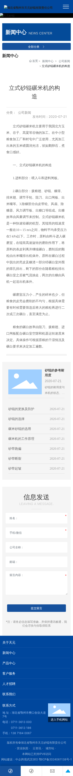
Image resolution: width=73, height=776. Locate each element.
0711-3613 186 (21, 727)
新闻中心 (48, 61)
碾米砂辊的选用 (19, 429)
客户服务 (8, 673)
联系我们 (8, 694)
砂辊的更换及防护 (21, 409)
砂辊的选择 (16, 419)
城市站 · (51, 748)
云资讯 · (38, 748)
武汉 (29, 759)
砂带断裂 (14, 458)
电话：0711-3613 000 (17, 722)
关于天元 (8, 642)
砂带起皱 (14, 468)
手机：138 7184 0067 (16, 733)
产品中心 (8, 663)
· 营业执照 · (23, 748)
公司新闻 (64, 61)
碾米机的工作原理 (21, 438)
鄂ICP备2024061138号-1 (55, 759)
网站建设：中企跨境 (14, 759)
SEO (35, 759)
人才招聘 (8, 684)
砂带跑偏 (14, 448)
